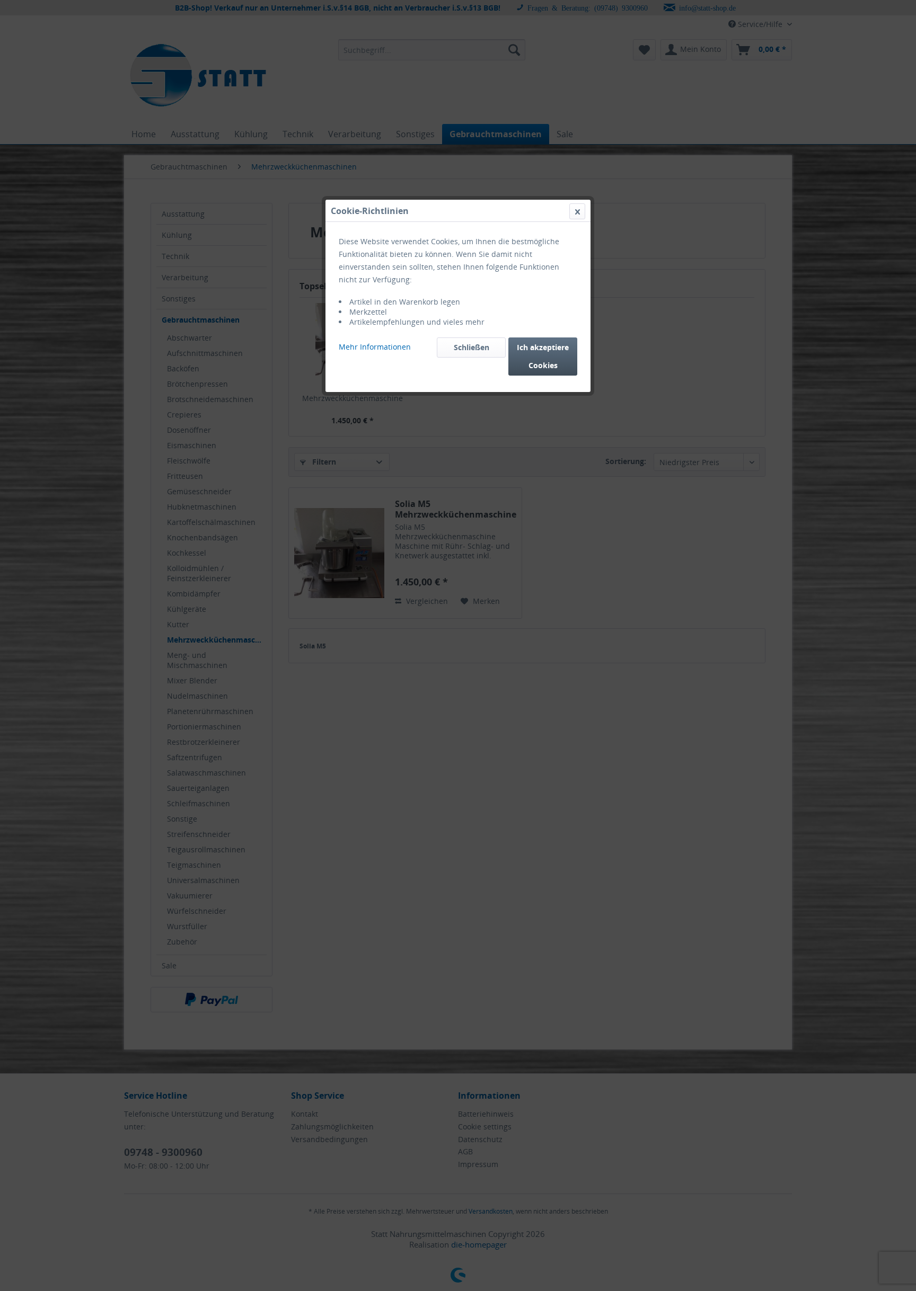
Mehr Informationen (375, 347)
